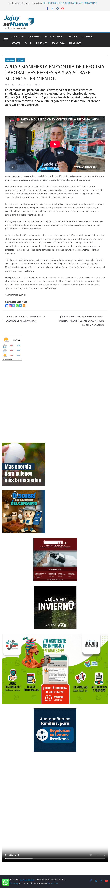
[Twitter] (13, 305)
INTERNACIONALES (54, 36)
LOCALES (15, 36)
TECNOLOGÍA (58, 43)
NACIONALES (34, 36)
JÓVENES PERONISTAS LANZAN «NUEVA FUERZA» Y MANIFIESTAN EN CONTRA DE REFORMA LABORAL (81, 320)
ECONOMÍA (86, 36)
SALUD (28, 43)
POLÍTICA (72, 36)
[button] (21, 36)
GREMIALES (10, 60)
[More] (24, 305)
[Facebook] (6, 305)
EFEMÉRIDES (75, 43)
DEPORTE (15, 43)
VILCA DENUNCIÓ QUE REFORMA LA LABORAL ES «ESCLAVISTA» (26, 318)
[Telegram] (20, 305)
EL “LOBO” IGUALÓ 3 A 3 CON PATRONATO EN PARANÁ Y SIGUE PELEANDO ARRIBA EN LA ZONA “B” (70, 4)
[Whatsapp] (17, 305)
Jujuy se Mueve (35, 85)
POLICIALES (41, 43)
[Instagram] (10, 305)
